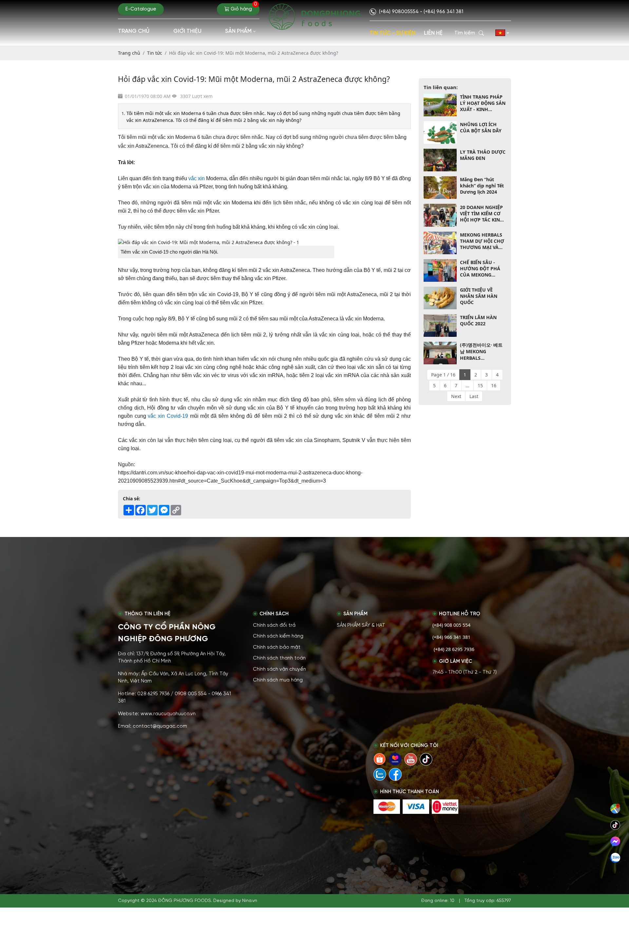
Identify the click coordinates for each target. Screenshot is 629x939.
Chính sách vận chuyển (279, 669)
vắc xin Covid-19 (168, 416)
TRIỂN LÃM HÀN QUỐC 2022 (478, 320)
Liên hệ (433, 33)
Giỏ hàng (243, 7)
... (467, 385)
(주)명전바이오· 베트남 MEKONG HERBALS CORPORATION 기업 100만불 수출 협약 (482, 351)
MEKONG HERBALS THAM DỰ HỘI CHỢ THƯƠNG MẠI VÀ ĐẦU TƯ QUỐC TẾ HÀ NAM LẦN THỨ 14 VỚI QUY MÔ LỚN (482, 241)
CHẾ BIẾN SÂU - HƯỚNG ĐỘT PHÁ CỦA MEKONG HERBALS (480, 268)
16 (493, 385)
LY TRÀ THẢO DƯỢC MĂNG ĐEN (482, 155)
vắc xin (196, 178)
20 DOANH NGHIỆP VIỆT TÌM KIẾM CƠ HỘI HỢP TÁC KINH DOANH (482, 213)
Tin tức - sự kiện (392, 33)
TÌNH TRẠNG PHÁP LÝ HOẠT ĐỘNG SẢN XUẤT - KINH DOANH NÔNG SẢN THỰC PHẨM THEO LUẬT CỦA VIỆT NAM (482, 103)
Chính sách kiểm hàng (278, 636)
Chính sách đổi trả (274, 625)
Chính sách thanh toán (279, 658)
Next (456, 396)
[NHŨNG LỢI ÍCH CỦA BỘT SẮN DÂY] (440, 132)
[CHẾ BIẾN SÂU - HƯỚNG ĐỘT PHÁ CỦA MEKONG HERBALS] (440, 270)
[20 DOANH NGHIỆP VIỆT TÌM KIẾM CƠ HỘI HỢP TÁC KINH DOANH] (440, 215)
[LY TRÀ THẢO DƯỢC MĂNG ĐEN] (440, 160)
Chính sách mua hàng (278, 680)
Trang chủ (133, 31)
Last (473, 396)
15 (480, 385)
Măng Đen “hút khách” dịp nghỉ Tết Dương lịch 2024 (482, 185)
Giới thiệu (187, 31)
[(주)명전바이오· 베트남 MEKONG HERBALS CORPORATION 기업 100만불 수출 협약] (440, 353)
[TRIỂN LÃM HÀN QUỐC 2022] (440, 325)
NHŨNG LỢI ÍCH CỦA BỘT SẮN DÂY (481, 127)
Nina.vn (249, 900)
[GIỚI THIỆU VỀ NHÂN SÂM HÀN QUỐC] (440, 298)
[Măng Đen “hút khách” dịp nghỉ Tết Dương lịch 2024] (440, 187)
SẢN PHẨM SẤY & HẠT (361, 625)
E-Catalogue (140, 9)
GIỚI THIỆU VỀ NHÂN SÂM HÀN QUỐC (478, 296)
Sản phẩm (238, 31)
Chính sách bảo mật (276, 647)
